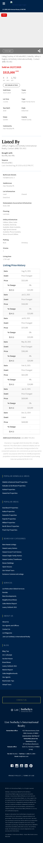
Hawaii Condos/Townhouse (12, 559)
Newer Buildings (8, 563)
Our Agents (6, 677)
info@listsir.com (23, 756)
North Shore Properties (10, 526)
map (34, 741)
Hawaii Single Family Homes (12, 556)
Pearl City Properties (9, 530)
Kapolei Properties (9, 519)
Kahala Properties (8, 489)
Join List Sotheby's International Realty (16, 637)
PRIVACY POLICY (15, 776)
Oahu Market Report (9, 603)
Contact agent (7, 51)
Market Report (7, 670)
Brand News (6, 662)
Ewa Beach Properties (10, 508)
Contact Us (6, 629)
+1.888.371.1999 (30, 754)
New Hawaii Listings (9, 544)
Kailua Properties (8, 511)
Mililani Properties (8, 522)
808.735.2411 (14, 754)
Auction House (7, 658)
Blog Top (5, 651)
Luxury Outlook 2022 (9, 607)
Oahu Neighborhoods (10, 673)
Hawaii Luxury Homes (9, 548)
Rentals (5, 592)
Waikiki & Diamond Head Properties (14, 482)
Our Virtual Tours (8, 570)
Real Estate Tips (8, 681)
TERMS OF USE (28, 776)
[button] (21, 700)
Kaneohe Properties (9, 515)
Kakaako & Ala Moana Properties (14, 486)
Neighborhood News (9, 600)
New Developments (9, 596)
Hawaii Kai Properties (10, 493)
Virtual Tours (6, 684)
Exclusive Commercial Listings (13, 574)
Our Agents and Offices (10, 625)
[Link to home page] (21, 4)
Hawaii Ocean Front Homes (12, 552)
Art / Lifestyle (7, 655)
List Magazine (7, 633)
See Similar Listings (11, 85)
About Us (5, 622)
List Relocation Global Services (13, 589)
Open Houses (7, 567)
